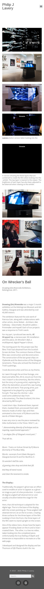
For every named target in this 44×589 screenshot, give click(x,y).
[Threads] (26, 583)
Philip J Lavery (8, 6)
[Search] (33, 576)
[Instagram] (18, 583)
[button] (41, 6)
